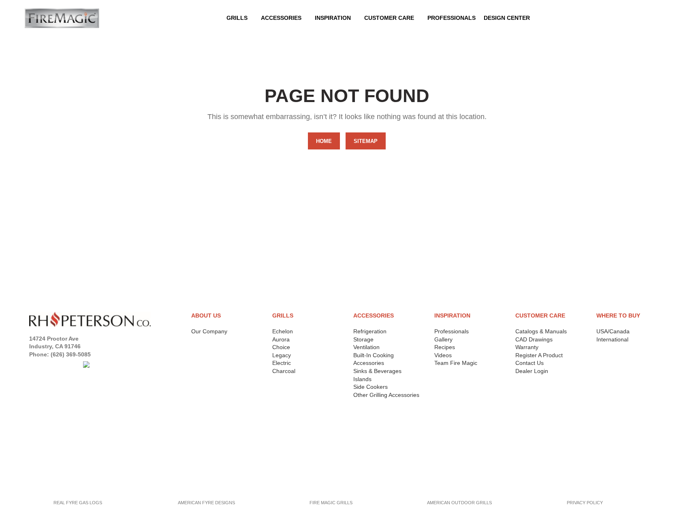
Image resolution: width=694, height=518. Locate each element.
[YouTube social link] (65, 364)
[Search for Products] (663, 18)
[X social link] (44, 364)
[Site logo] (61, 18)
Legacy (281, 355)
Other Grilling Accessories (386, 395)
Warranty (526, 347)
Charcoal (283, 371)
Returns (42, 438)
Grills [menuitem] (237, 18)
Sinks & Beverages (377, 371)
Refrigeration (370, 331)
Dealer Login (531, 371)
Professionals (451, 331)
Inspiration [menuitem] (333, 18)
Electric (281, 363)
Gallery (443, 339)
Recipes (444, 347)
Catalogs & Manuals (541, 331)
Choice (281, 347)
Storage (363, 339)
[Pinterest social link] (75, 364)
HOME (324, 141)
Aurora (281, 339)
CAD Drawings (534, 339)
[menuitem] (284, 18)
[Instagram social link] (54, 364)
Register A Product (539, 355)
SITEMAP (366, 141)
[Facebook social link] (34, 364)
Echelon (282, 331)
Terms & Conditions (60, 448)
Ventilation (366, 347)
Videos (443, 355)
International (612, 339)
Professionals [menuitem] (451, 18)
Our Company (209, 331)
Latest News (48, 469)
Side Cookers (370, 387)
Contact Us (529, 363)
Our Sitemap (48, 479)
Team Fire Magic (455, 363)
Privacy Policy (52, 427)
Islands (362, 379)
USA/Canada (613, 331)
